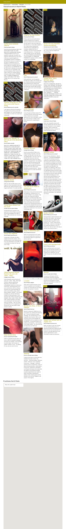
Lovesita (26, 281)
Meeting (26, 353)
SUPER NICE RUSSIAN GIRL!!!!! (11, 44)
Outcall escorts (7, 4)
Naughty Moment (29, 148)
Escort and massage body (52, 244)
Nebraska (21, 4)
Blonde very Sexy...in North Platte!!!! (32, 306)
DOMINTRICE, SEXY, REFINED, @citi (50, 79)
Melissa (46, 119)
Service (46, 272)
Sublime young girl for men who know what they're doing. (12, 104)
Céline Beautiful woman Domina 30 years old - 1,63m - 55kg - (11, 273)
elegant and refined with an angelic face (52, 321)
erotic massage (29, 109)
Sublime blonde (9, 180)
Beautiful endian (49, 152)
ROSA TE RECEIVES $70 (31, 231)
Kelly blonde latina (10, 335)
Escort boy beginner (10, 233)
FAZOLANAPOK (7, 1)
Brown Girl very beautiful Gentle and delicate (52, 44)
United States (15, 4)
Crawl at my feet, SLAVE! (32, 35)
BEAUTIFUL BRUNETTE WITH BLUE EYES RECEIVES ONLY (13, 140)
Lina (25, 75)
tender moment (49, 213)
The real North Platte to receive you (31, 187)
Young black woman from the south (12, 206)
